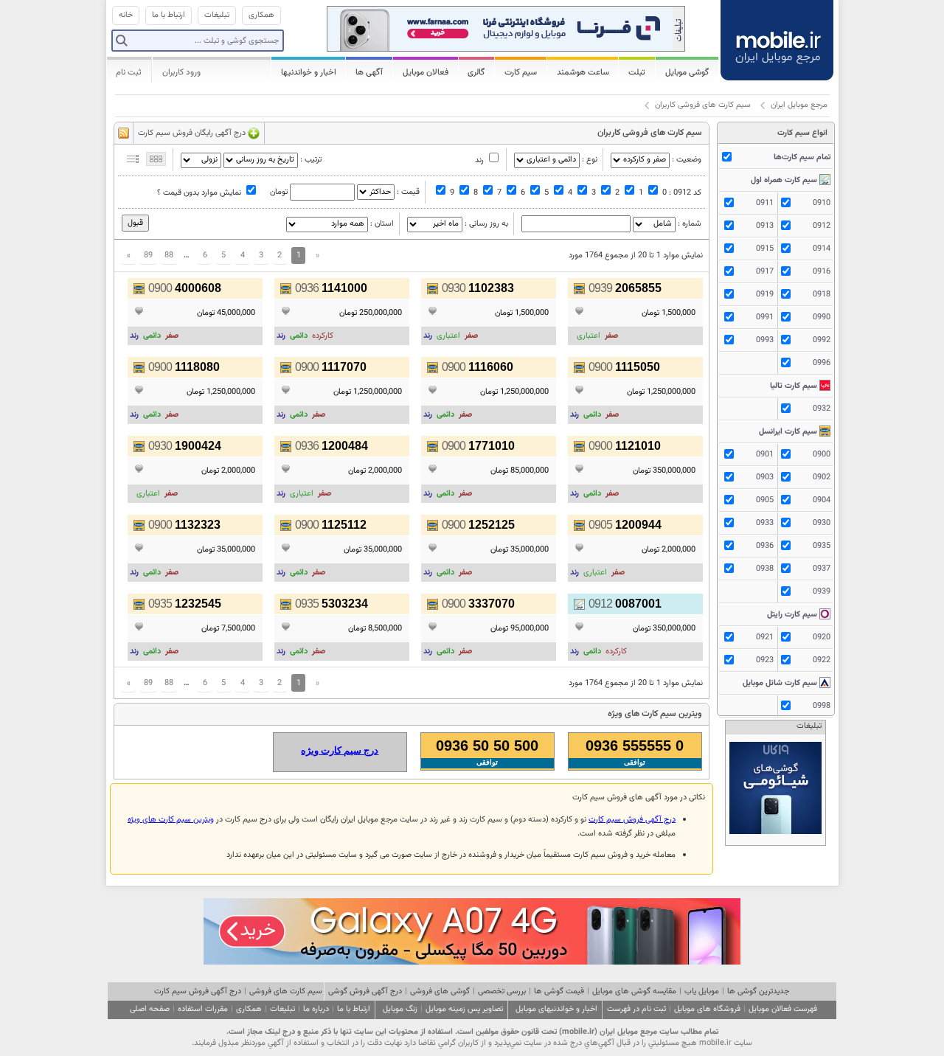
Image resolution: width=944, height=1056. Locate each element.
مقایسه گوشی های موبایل (634, 991)
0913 (765, 226)
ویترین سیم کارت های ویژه (171, 819)
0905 (765, 500)
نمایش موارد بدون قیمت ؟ (199, 193)
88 (168, 255)
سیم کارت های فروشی (285, 991)
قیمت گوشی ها (559, 991)
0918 (821, 294)
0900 (821, 454)
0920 (821, 637)
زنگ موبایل (400, 1009)
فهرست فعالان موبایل (783, 1009)
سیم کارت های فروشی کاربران (703, 105)
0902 (821, 477)
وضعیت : (686, 159)
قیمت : (408, 192)
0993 (765, 340)
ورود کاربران (181, 72)
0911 (765, 203)
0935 (821, 546)
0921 (765, 637)
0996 (821, 363)
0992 (821, 340)
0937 (821, 569)
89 (148, 255)
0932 (821, 409)
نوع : (589, 159)
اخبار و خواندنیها (308, 72)
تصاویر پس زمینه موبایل (464, 1009)
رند (479, 160)
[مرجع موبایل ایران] (777, 37)
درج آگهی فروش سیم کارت (632, 819)
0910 (821, 203)
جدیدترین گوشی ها (758, 991)
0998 (821, 706)
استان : (382, 224)
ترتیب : (311, 159)
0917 (765, 271)
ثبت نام (129, 72)
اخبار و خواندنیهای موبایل (556, 1009)
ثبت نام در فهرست (636, 1009)
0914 (821, 249)
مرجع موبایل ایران (799, 105)
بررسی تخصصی (502, 991)
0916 (821, 271)
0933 (765, 523)
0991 (765, 317)
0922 (821, 660)
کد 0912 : (685, 193)
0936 (765, 546)
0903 (765, 477)
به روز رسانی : (486, 224)
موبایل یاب (701, 991)
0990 (821, 317)
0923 (765, 660)
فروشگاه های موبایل (707, 1009)
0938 (765, 569)
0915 (765, 249)
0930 (821, 523)
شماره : (689, 224)
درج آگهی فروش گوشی (365, 991)
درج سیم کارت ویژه (339, 750)
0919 (765, 294)
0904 (821, 500)
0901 (765, 454)
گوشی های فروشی (440, 991)
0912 (821, 226)
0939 (821, 592)
